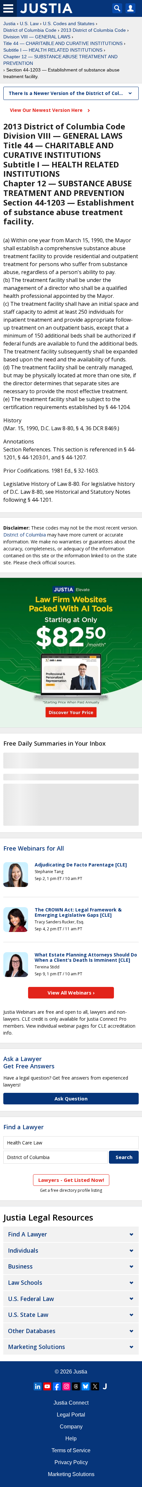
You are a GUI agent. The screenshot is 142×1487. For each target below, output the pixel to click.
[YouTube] (47, 1386)
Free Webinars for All (33, 848)
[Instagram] (66, 1386)
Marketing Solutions (36, 1347)
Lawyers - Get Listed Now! (71, 1180)
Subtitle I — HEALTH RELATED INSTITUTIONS (52, 50)
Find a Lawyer (23, 1127)
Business (20, 1266)
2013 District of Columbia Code (93, 30)
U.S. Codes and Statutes (68, 23)
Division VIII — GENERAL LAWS (36, 36)
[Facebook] (57, 1386)
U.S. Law (29, 23)
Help (71, 1438)
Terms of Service (71, 1450)
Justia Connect (71, 1403)
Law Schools (25, 1282)
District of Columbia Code (29, 30)
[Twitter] (95, 1386)
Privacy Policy (71, 1462)
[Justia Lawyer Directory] (105, 1386)
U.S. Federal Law (31, 1299)
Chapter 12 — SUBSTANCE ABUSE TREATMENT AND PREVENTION (60, 60)
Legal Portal (71, 1414)
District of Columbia (24, 535)
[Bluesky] (85, 1386)
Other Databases (31, 1331)
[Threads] (76, 1386)
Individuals (23, 1250)
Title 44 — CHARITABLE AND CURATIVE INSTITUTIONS (63, 43)
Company (71, 1426)
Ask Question (71, 1098)
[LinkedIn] (38, 1386)
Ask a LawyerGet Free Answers (28, 1062)
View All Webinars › (71, 992)
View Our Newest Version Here (47, 110)
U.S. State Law (28, 1315)
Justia (9, 23)
